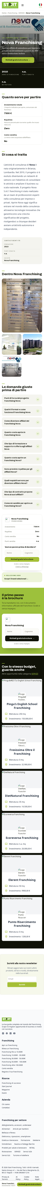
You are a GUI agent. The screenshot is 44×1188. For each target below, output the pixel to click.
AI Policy (18, 1178)
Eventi (4, 1093)
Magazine (6, 1090)
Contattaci (6, 1107)
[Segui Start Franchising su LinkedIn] (10, 1033)
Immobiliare (6, 1144)
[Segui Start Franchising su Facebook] (7, 1033)
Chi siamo (6, 1104)
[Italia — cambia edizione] (40, 5)
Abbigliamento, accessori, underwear (16, 1125)
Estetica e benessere (10, 1140)
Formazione (25, 1140)
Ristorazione (7, 1151)
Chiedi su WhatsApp (22, 567)
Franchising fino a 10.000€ (12, 1052)
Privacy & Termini (5, 1178)
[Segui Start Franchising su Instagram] (3, 1033)
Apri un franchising (9, 1045)
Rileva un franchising (10, 1048)
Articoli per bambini (21, 1129)
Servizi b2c (6, 1155)
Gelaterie (36, 1140)
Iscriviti (22, 984)
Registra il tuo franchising (12, 1072)
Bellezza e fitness (8, 1133)
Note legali (37, 1178)
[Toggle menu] (22, 5)
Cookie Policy (26, 1178)
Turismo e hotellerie (21, 1155)
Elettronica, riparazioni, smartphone (16, 1136)
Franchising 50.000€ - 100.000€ (14, 1062)
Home (4, 13)
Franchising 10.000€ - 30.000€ (13, 1055)
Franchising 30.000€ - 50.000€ (13, 1058)
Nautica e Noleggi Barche (24, 1144)
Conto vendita (7, 1068)
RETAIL (32, 1148)
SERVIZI (22, 13)
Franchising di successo (11, 1083)
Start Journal (7, 1086)
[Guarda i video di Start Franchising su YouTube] (14, 1033)
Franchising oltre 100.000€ (12, 1065)
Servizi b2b (27, 1151)
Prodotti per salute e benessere (14, 1148)
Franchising (12, 13)
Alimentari (6, 1129)
